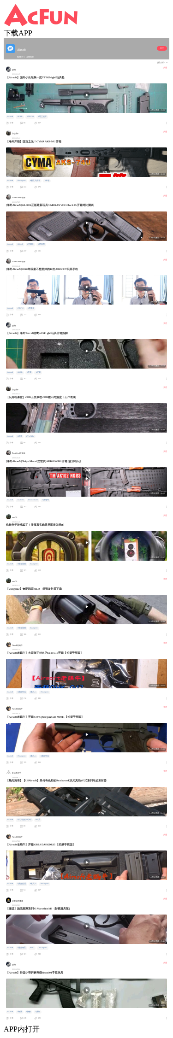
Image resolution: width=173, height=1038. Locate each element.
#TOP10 (21, 308)
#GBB (20, 116)
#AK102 (21, 500)
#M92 (32, 948)
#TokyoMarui (33, 500)
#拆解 (28, 1012)
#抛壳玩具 (22, 948)
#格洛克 (41, 244)
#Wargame (22, 181)
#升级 (38, 1012)
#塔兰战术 (42, 116)
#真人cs (33, 692)
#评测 (38, 372)
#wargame (34, 564)
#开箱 (47, 181)
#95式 (38, 820)
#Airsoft (10, 116)
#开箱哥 (30, 244)
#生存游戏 (22, 564)
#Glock (20, 244)
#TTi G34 (30, 116)
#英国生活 (22, 692)
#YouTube (30, 436)
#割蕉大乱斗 (35, 181)
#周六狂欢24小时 (24, 820)
